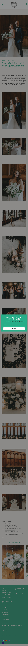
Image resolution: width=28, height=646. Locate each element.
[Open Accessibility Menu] (2, 643)
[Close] (25, 316)
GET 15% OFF (14, 328)
